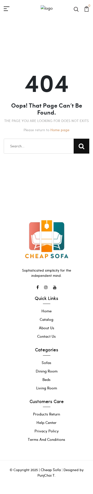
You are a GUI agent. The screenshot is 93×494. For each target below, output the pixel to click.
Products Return (46, 414)
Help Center (46, 422)
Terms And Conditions (46, 439)
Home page (59, 129)
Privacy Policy (46, 430)
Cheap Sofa (51, 469)
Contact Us (46, 336)
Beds (46, 379)
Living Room (46, 387)
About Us (46, 327)
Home (46, 310)
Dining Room (47, 371)
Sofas (46, 362)
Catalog (46, 319)
